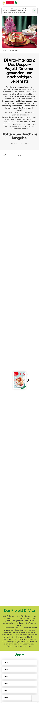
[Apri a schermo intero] (4, 155)
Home (4, 50)
